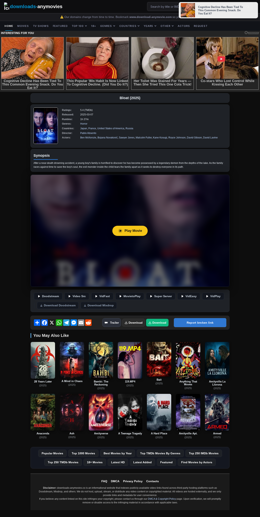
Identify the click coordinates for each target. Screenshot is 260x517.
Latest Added (142, 462)
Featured (166, 462)
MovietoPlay (132, 296)
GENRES (106, 25)
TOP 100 (78, 25)
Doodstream (50, 296)
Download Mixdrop (101, 305)
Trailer (114, 322)
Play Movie (133, 231)
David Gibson (194, 137)
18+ (93, 25)
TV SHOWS (41, 25)
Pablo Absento (88, 133)
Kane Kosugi (160, 137)
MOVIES (23, 25)
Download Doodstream (60, 305)
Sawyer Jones (126, 137)
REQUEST (200, 25)
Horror (83, 123)
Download (136, 322)
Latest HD (118, 462)
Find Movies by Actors (196, 462)
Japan (83, 128)
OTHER (165, 25)
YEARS (148, 25)
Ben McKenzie (88, 137)
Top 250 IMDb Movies (204, 453)
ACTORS (184, 25)
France (92, 128)
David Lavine (210, 137)
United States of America (110, 128)
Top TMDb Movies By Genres (160, 453)
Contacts (152, 481)
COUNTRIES (127, 25)
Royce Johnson (177, 137)
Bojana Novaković (108, 137)
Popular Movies (52, 453)
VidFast (104, 296)
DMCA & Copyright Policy (162, 498)
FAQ (104, 481)
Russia (129, 128)
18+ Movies (95, 462)
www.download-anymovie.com (150, 17)
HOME (8, 25)
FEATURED (60, 25)
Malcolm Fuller (144, 137)
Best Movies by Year (118, 453)
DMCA (115, 481)
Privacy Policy (133, 481)
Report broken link (200, 322)
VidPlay (215, 296)
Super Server (163, 296)
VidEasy (191, 296)
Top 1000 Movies (83, 453)
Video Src (79, 296)
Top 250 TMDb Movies (63, 462)
